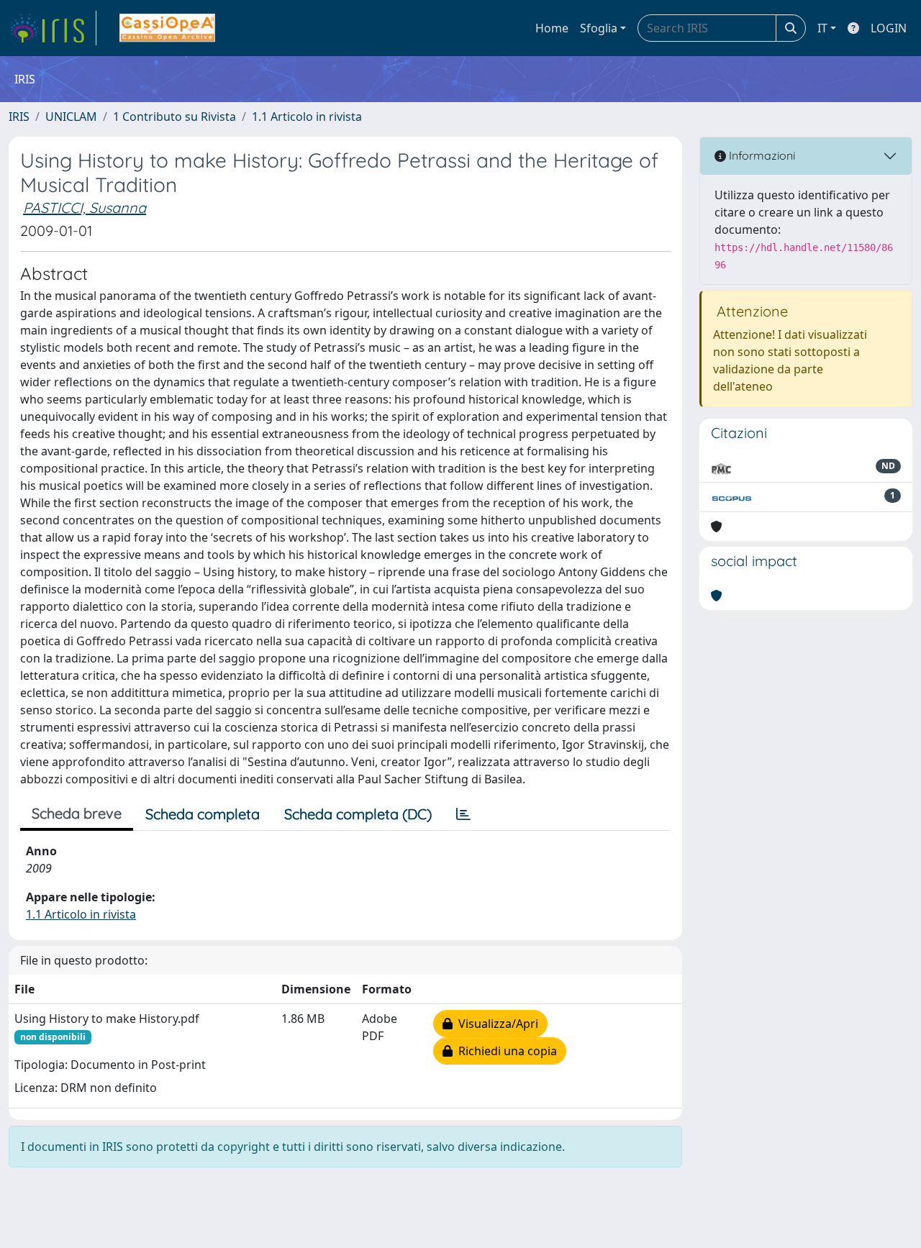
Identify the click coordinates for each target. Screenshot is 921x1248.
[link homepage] (52, 28)
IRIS (19, 116)
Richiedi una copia (505, 1051)
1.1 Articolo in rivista (307, 116)
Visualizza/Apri (495, 1023)
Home (551, 28)
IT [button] (822, 28)
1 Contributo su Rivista (174, 116)
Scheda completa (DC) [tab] (358, 814)
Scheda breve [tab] (77, 813)
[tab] (463, 814)
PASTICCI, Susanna (84, 208)
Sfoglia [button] (598, 28)
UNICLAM (71, 116)
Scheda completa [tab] (202, 814)
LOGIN (889, 28)
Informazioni (760, 155)
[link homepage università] (167, 28)
